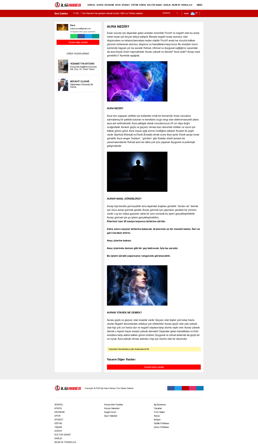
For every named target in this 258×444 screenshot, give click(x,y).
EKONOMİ (109, 5)
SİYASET (126, 5)
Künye (157, 416)
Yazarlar (158, 408)
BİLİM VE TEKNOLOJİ (182, 5)
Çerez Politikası (161, 427)
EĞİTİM (134, 5)
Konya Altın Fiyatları (113, 404)
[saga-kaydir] (71, 13)
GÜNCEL (91, 5)
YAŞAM (58, 427)
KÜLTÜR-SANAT (154, 5)
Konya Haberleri (111, 408)
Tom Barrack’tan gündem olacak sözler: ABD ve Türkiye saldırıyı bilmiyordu (108, 15)
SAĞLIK (167, 5)
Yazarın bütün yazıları (154, 367)
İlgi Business (160, 404)
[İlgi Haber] (67, 8)
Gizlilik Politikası (161, 423)
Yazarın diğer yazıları (78, 42)
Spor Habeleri (110, 416)
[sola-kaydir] (69, 13)
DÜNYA (142, 5)
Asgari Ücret (110, 412)
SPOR (118, 5)
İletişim (157, 419)
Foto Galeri (159, 412)
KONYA (100, 5)
